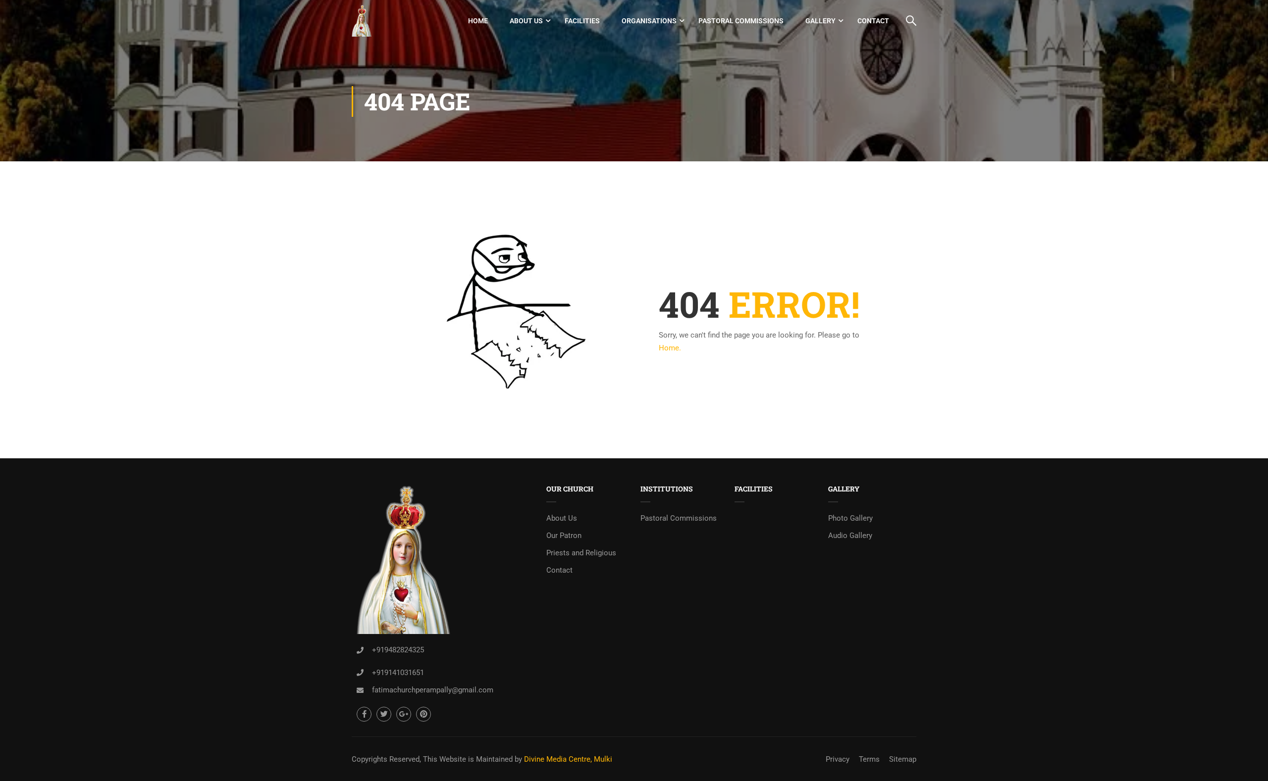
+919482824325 (398, 649)
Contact (873, 21)
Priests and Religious (581, 552)
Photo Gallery (850, 518)
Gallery (820, 21)
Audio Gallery (850, 535)
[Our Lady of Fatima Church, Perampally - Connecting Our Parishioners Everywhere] (361, 21)
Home (478, 21)
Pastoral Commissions (741, 21)
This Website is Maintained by (472, 759)
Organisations (649, 21)
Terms (869, 759)
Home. (670, 347)
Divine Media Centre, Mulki (568, 759)
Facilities (582, 21)
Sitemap (902, 759)
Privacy (837, 759)
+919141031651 (398, 672)
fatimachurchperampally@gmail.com (432, 689)
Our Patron (563, 535)
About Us (526, 21)
